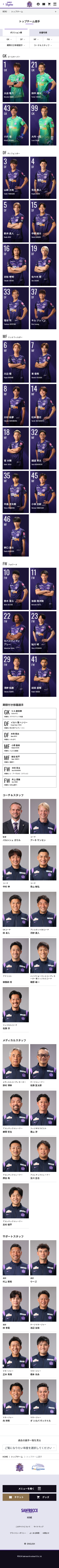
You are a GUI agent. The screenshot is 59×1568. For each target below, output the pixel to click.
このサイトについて (23, 1526)
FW (48, 39)
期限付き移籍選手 (15, 45)
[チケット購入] (44, 4)
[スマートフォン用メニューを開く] (55, 4)
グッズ (45, 1497)
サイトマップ (38, 1526)
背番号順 (43, 32)
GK (8, 39)
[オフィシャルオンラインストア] (49, 4)
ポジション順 (16, 32)
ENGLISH (31, 1543)
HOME (5, 1456)
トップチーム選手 (34, 1456)
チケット (19, 1497)
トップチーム (17, 1456)
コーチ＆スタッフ (41, 45)
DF (21, 39)
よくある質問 (34, 1533)
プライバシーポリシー (18, 1533)
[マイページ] (38, 4)
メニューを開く (26, 1488)
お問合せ (46, 1533)
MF (35, 39)
